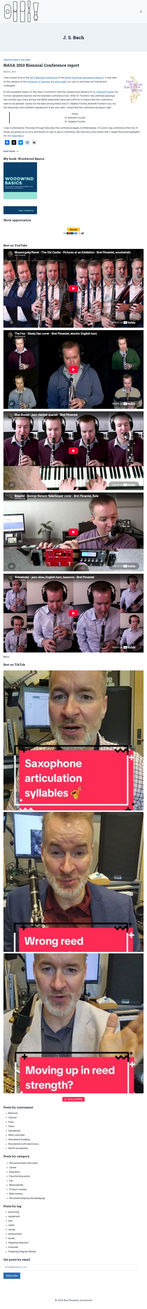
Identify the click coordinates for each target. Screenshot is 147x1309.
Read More (18, 135)
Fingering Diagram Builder (22, 1251)
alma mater (61, 81)
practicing (13, 1211)
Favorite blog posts (19, 1176)
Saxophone (14, 1130)
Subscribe (12, 1275)
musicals (13, 1247)
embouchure (15, 1233)
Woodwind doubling (19, 1139)
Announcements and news (16, 60)
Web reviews (16, 1193)
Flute (11, 1121)
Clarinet (12, 1117)
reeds (11, 1225)
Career (12, 1167)
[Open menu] (141, 11)
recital (11, 1229)
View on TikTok (75, 1099)
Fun (11, 1180)
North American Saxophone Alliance (84, 77)
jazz (10, 1220)
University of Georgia (38, 81)
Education (14, 1171)
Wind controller (16, 1135)
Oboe (11, 1126)
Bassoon (13, 1113)
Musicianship (16, 1184)
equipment (14, 1216)
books (11, 1238)
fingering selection (18, 1242)
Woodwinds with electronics (23, 1143)
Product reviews (18, 1189)
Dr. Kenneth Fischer (103, 91)
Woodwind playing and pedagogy (27, 1198)
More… (7, 656)
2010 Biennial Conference (44, 77)
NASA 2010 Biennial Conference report (41, 65)
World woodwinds (18, 1148)
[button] (73, 740)
